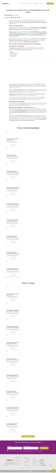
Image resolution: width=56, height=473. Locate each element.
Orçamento (50, 3)
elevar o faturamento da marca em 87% (31, 41)
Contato (41, 3)
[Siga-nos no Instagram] (45, 465)
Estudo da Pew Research (34, 31)
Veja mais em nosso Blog (28, 436)
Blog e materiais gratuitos (36, 461)
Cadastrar (44, 448)
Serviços (20, 3)
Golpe (33, 466)
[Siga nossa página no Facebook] (40, 465)
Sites (17, 459)
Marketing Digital (26, 457)
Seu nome (9, 446)
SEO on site (26, 464)
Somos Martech (29, 3)
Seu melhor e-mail (26, 446)
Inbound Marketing (27, 460)
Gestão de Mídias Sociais (28, 465)
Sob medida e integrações (19, 460)
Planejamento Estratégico (28, 459)
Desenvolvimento (18, 457)
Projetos (24, 3)
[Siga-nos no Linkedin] (50, 465)
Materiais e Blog (36, 3)
